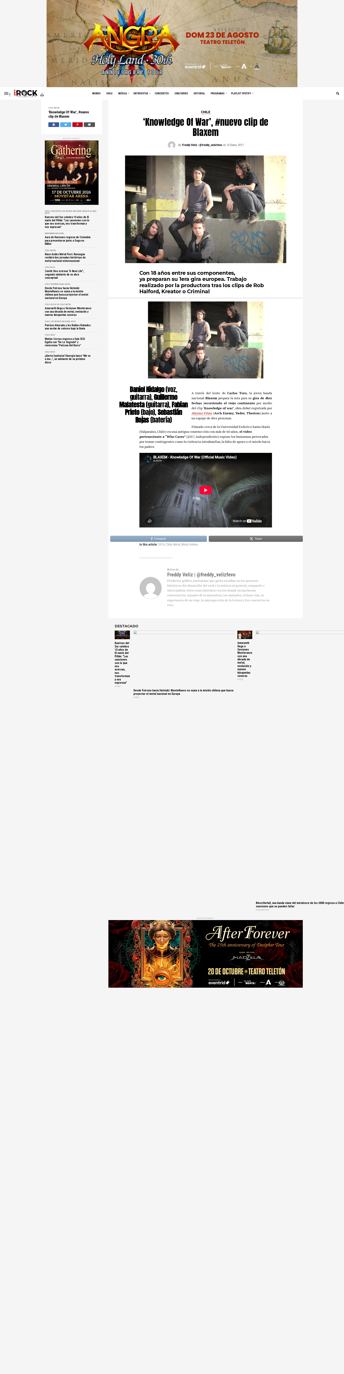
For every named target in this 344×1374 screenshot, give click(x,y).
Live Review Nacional (72, 211)
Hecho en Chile (57, 304)
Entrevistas (140, 93)
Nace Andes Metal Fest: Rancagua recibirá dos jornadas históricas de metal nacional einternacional (65, 258)
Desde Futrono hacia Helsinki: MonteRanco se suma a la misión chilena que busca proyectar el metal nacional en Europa (66, 293)
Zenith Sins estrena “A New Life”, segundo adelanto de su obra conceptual (64, 274)
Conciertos (162, 93)
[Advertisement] (205, 1036)
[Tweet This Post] (65, 124)
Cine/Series (181, 93)
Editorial (199, 93)
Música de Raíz (89, 211)
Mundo (96, 93)
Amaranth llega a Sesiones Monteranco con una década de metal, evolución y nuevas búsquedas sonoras (68, 312)
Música (122, 93)
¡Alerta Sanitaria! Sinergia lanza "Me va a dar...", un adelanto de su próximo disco (67, 359)
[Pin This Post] (77, 124)
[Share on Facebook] (53, 124)
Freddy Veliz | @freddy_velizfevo (202, 145)
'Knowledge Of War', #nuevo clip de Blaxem (68, 114)
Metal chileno (189, 544)
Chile (109, 93)
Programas (217, 93)
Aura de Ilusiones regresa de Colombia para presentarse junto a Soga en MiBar (67, 241)
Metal (57, 108)
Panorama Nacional (54, 233)
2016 (161, 544)
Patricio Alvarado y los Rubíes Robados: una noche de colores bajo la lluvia (68, 327)
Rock (47, 213)
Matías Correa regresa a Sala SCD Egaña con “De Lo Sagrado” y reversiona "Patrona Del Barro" (65, 342)
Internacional (57, 284)
